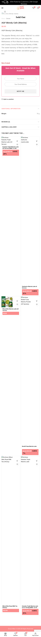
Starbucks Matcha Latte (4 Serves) (29, 287)
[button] (17, 141)
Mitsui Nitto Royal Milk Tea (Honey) (9, 606)
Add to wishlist (8, 99)
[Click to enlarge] (5, 12)
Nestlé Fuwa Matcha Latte (29, 446)
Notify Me (20, 91)
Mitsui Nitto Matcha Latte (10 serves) (10, 309)
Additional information (10, 108)
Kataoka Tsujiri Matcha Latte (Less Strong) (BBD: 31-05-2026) (30, 607)
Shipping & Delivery (9, 127)
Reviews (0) (5, 122)
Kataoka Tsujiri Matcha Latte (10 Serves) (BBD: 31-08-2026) (10, 148)
